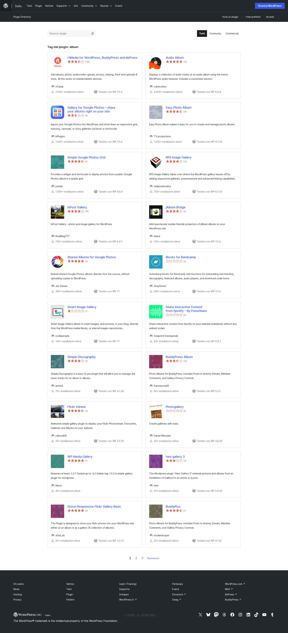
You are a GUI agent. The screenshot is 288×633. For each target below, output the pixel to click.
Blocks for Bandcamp (181, 257)
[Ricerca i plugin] (92, 33)
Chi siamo (18, 583)
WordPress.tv (128, 599)
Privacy (17, 599)
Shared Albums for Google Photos (92, 257)
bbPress (231, 594)
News (16, 589)
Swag (176, 599)
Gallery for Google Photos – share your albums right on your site (91, 109)
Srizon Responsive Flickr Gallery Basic (94, 506)
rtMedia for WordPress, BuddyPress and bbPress (103, 57)
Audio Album (175, 57)
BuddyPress (233, 599)
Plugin (69, 594)
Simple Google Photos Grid (87, 157)
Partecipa (177, 583)
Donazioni (179, 594)
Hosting (17, 594)
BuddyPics (173, 506)
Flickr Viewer (77, 406)
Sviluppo (124, 594)
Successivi (153, 558)
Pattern (70, 599)
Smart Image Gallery (82, 307)
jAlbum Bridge (176, 207)
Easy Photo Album (179, 107)
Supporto (124, 589)
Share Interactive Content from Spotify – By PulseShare (186, 309)
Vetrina (70, 583)
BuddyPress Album (179, 357)
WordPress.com (235, 583)
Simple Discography (82, 357)
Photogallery (175, 406)
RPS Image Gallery (179, 157)
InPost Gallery (77, 207)
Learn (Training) (128, 583)
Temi (69, 589)
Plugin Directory (22, 16)
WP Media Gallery (80, 456)
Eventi (175, 589)
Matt (229, 589)
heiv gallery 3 (175, 456)
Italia (47, 615)
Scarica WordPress (270, 5)
